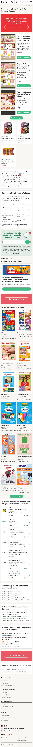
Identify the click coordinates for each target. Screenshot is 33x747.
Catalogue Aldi (4, 708)
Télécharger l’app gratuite (7, 685)
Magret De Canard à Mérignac (13, 594)
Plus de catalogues (16, 118)
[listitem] (8, 133)
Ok (27, 242)
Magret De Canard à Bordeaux (13, 592)
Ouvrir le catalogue (23, 57)
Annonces (28, 5)
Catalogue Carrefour (6, 697)
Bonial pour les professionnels (8, 718)
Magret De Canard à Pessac (12, 596)
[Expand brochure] (8, 47)
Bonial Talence (6, 669)
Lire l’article (16, 289)
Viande (4, 671)
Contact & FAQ (5, 715)
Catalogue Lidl (4, 692)
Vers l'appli (16, 27)
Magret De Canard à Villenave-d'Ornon (15, 598)
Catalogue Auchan (5, 704)
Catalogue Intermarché (7, 706)
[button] (16, 47)
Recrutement (4, 720)
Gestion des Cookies (22, 740)
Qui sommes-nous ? (6, 681)
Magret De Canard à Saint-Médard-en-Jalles (17, 600)
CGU (2, 740)
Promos (14, 669)
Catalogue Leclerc (5, 695)
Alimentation (21, 669)
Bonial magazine (5, 683)
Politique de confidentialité (23, 738)
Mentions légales (5, 738)
